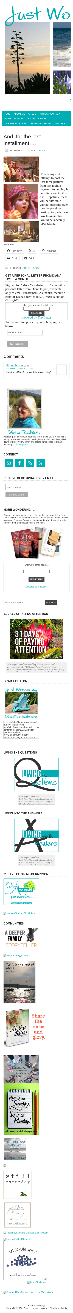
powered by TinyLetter (36, 317)
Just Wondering (36, 17)
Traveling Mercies (40, 123)
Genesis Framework (40, 1308)
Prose (26, 1308)
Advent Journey (13, 118)
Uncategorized (33, 268)
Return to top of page (36, 1305)
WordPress (55, 1308)
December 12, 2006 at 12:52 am (19, 368)
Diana (41, 150)
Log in (64, 1308)
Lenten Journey (36, 118)
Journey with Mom (15, 123)
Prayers (60, 123)
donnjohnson (14, 365)
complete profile (20, 444)
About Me (19, 114)
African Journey (50, 114)
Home (7, 114)
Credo (32, 114)
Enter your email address (37, 305)
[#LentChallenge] (36, 1282)
